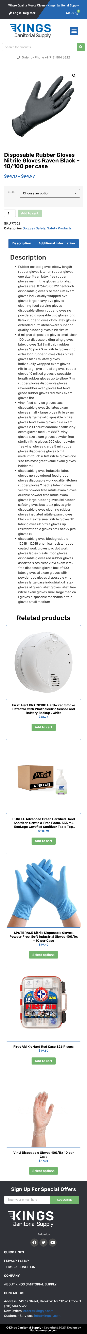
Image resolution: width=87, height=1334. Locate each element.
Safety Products (59, 228)
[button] (74, 31)
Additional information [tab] (56, 243)
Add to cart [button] (43, 727)
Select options (43, 955)
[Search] (81, 47)
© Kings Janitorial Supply (23, 1327)
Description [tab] (21, 243)
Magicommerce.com (43, 1330)
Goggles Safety (34, 228)
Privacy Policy (16, 1261)
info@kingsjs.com (47, 1316)
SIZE (11, 192)
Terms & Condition (19, 1267)
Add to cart (29, 213)
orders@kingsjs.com (38, 1311)
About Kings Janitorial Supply (30, 1284)
